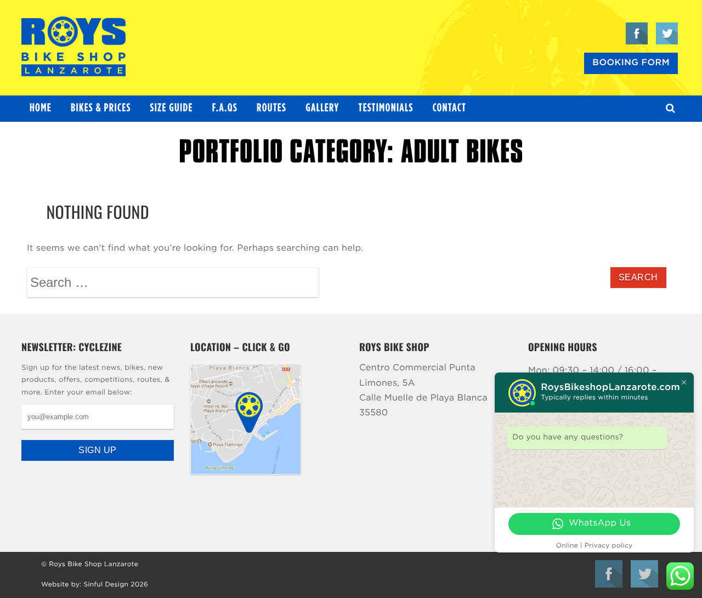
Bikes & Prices (101, 108)
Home (41, 108)
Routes (271, 108)
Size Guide (171, 108)
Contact (449, 108)
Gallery (322, 108)
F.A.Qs (224, 108)
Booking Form (631, 63)
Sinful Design (105, 585)
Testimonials (386, 108)
